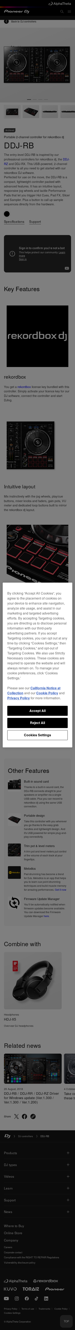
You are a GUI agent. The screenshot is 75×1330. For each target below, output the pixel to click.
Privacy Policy (18, 698)
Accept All (37, 710)
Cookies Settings (37, 735)
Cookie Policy (47, 693)
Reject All (37, 722)
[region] (37, 664)
